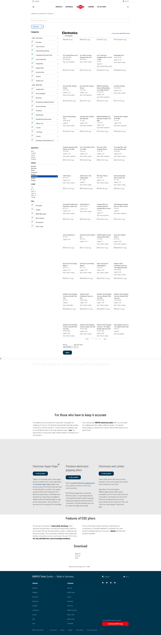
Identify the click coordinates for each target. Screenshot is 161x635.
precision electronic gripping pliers (83, 483)
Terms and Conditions (92, 630)
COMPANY (91, 7)
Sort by (65, 344)
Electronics (50, 13)
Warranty (62, 630)
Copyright (70, 630)
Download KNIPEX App (115, 624)
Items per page (78, 344)
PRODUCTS (59, 7)
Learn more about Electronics (121, 33)
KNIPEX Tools (35, 13)
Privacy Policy (53, 630)
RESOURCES (69, 7)
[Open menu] (35, 7)
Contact (107, 577)
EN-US (127, 577)
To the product (73, 477)
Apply (128, 20)
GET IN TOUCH (101, 7)
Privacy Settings (79, 630)
